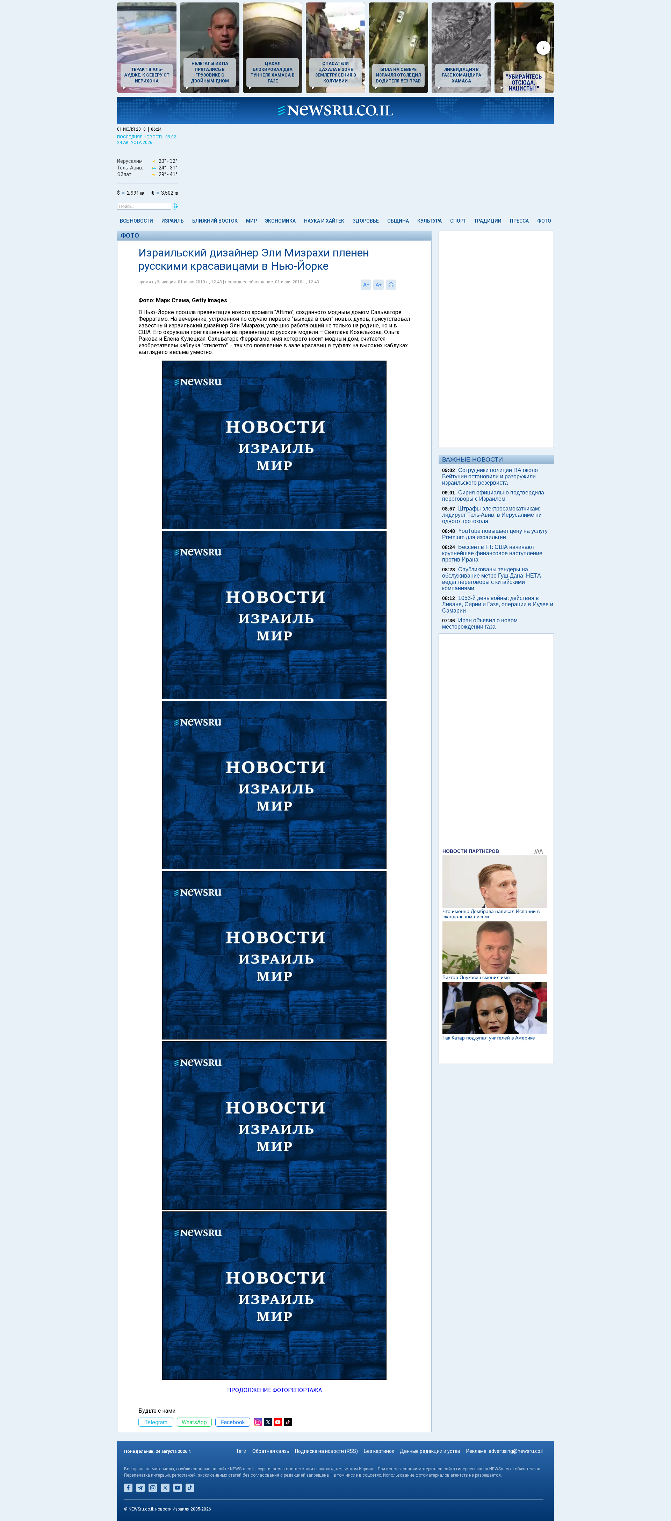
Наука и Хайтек (324, 221)
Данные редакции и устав (430, 1451)
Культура (429, 221)
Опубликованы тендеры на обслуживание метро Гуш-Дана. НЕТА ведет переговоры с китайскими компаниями (491, 578)
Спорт (458, 221)
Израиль (172, 221)
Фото (544, 221)
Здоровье (366, 221)
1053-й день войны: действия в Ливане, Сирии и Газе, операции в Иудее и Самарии (497, 604)
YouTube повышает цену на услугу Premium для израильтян (495, 534)
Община (398, 221)
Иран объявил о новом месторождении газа (480, 623)
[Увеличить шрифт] (378, 285)
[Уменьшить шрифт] (366, 285)
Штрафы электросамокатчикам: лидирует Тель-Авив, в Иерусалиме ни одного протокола (492, 515)
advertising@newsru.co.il (516, 1451)
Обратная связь (270, 1451)
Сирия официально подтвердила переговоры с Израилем (493, 496)
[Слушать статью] (398, 285)
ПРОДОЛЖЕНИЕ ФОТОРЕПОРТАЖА (274, 1390)
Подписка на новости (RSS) (326, 1451)
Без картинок (379, 1451)
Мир (251, 221)
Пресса (519, 221)
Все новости (136, 221)
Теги (241, 1451)
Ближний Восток (215, 221)
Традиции (488, 221)
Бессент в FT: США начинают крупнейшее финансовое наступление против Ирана (492, 553)
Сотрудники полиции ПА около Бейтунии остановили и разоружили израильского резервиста (490, 476)
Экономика (280, 221)
